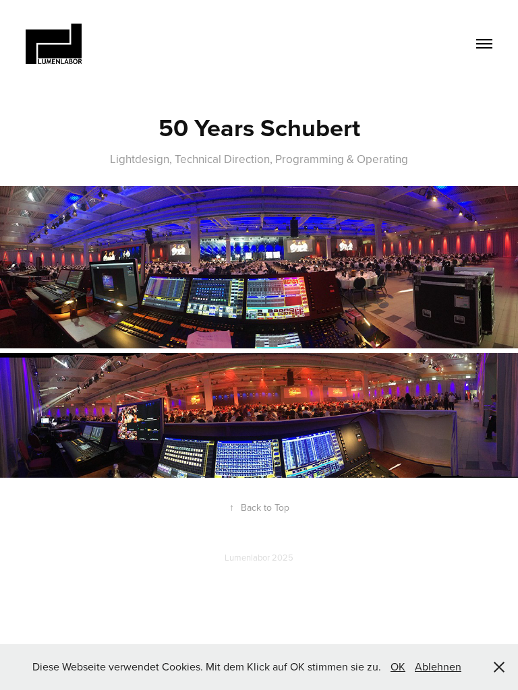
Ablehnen (438, 666)
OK (398, 666)
